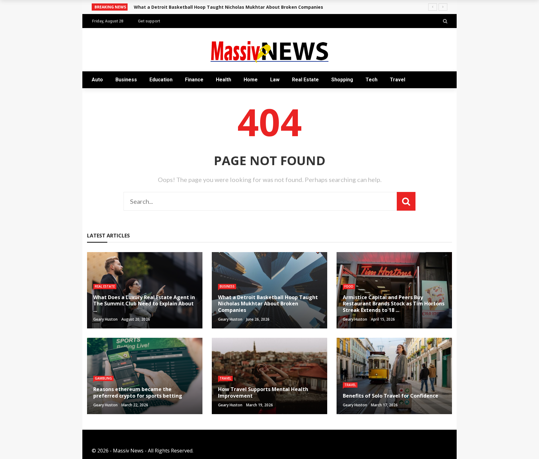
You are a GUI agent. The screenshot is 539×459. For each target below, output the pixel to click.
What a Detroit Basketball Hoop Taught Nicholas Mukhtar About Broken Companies (228, 7)
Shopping (342, 80)
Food (348, 286)
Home (251, 80)
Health (223, 80)
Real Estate (305, 80)
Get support (149, 21)
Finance (194, 80)
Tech (371, 80)
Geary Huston (105, 319)
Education (160, 80)
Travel (397, 80)
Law (274, 80)
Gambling (103, 378)
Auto (97, 80)
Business (126, 80)
